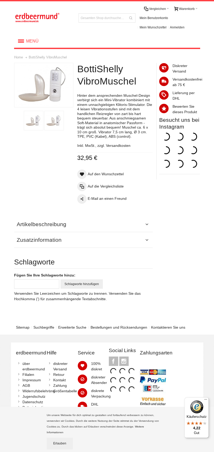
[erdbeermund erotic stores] (43, 18)
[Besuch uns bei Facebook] (114, 361)
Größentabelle (65, 391)
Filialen (28, 374)
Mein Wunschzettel (153, 27)
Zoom (43, 85)
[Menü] (206, 400)
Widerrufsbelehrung (38, 391)
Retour (58, 374)
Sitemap (22, 327)
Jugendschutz (33, 396)
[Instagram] (124, 361)
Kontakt (59, 380)
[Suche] (130, 18)
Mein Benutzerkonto (154, 18)
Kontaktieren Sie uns (168, 327)
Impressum (31, 380)
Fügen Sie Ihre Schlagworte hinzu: (44, 275)
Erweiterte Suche (72, 327)
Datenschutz (32, 402)
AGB (26, 385)
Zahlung (60, 385)
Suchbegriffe (43, 327)
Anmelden (177, 27)
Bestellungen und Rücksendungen (119, 327)
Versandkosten (118, 145)
